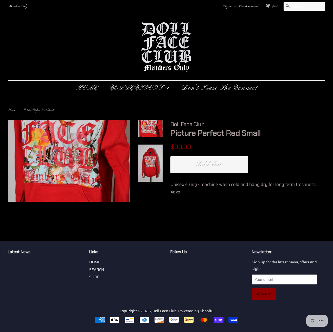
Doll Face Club (164, 311)
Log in (227, 6)
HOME (87, 88)
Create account (248, 6)
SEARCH (96, 269)
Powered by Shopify (196, 311)
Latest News (19, 252)
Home (11, 110)
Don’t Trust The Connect (219, 88)
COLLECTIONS (137, 88)
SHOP (94, 277)
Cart (275, 6)
